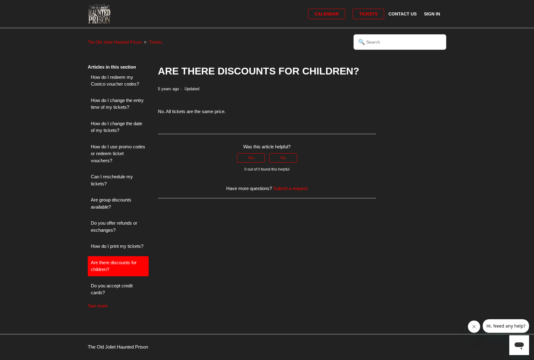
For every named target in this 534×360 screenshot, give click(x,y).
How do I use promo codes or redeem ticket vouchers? (118, 153)
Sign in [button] (432, 13)
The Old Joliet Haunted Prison (115, 42)
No (283, 158)
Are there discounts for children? (114, 266)
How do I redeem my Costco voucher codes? (115, 80)
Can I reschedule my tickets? (112, 180)
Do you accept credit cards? (112, 289)
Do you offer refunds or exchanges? (114, 226)
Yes (251, 158)
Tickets (368, 13)
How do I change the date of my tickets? (116, 127)
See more (98, 305)
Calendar (327, 13)
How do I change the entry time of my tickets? (117, 104)
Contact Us (402, 13)
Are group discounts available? (111, 203)
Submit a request (290, 188)
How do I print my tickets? (117, 246)
